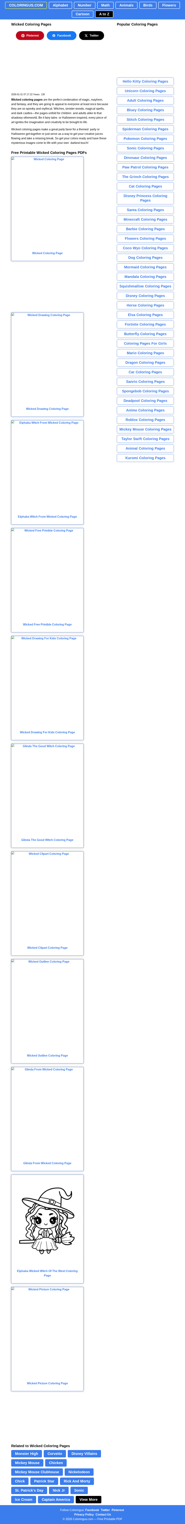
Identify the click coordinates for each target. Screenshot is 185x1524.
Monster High (26, 1454)
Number (84, 5)
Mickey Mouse (27, 1463)
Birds (147, 5)
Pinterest (32, 35)
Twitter (94, 35)
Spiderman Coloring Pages (145, 129)
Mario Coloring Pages (145, 353)
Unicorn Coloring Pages (145, 91)
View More (88, 1500)
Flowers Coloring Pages (145, 238)
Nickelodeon (79, 1472)
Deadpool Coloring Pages (145, 401)
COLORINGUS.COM (26, 5)
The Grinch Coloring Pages (145, 177)
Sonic (79, 1490)
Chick (20, 1481)
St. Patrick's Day (29, 1490)
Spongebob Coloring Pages (145, 391)
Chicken (56, 1463)
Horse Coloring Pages (145, 305)
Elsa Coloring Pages (145, 315)
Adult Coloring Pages (145, 100)
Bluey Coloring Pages (145, 110)
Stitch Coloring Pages (145, 119)
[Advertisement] (38, 68)
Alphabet (60, 5)
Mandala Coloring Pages (145, 277)
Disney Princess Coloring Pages (145, 198)
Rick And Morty (77, 1481)
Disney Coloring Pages (145, 296)
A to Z (104, 14)
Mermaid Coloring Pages (145, 267)
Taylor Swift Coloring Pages (145, 439)
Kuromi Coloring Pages (145, 458)
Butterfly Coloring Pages (145, 334)
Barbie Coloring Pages (145, 229)
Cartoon (82, 14)
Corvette (55, 1454)
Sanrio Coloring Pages (145, 382)
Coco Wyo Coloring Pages (145, 248)
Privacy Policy (84, 1514)
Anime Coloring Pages (145, 410)
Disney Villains (84, 1454)
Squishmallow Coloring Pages (145, 286)
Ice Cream (23, 1500)
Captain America (56, 1500)
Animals (126, 5)
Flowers (169, 5)
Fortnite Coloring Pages (145, 324)
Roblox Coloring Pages (145, 420)
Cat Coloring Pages (145, 186)
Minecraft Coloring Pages (145, 219)
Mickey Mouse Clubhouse (37, 1472)
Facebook (64, 35)
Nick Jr (59, 1490)
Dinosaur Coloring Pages (145, 158)
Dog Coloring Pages (145, 258)
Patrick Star (44, 1481)
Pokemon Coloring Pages (145, 139)
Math (105, 5)
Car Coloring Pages (145, 372)
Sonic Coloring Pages (145, 148)
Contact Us (103, 1514)
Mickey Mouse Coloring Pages (145, 429)
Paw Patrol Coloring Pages (145, 167)
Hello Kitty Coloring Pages (145, 81)
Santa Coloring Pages (145, 210)
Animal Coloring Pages (145, 448)
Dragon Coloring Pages (145, 362)
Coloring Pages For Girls (145, 343)
